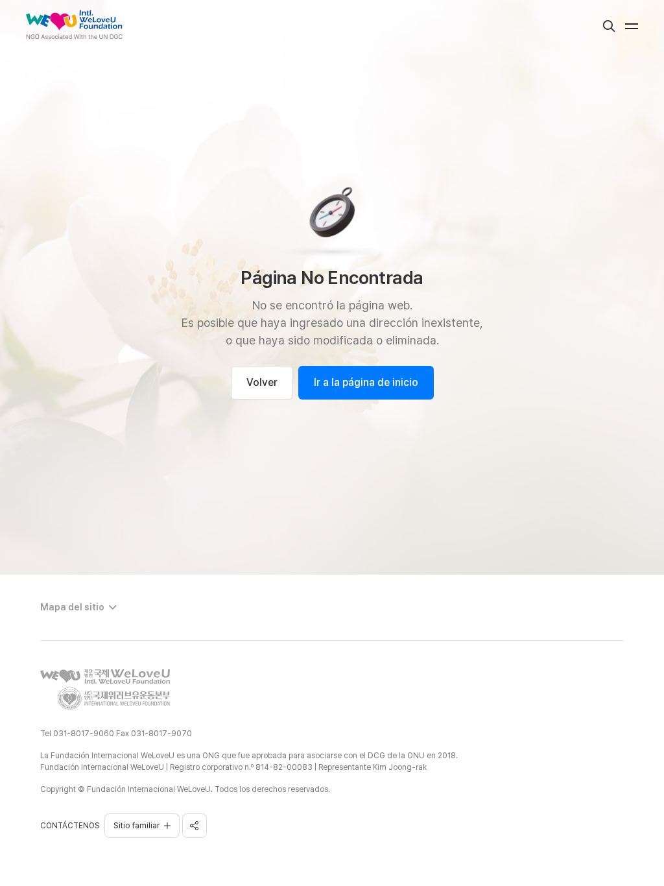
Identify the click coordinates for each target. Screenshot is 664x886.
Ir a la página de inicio (366, 382)
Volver (262, 382)
